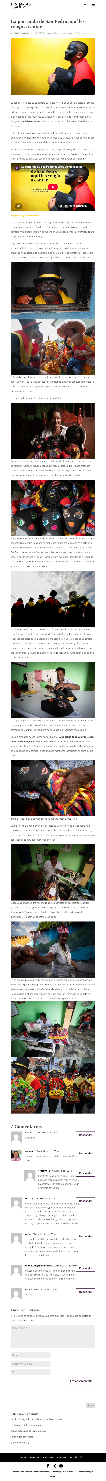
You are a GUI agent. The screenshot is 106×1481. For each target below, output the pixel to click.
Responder (85, 1135)
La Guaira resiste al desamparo (27, 1425)
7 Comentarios (81, 33)
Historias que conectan (64, 33)
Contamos (34, 1457)
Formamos (61, 1457)
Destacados (48, 33)
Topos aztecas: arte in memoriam (28, 1431)
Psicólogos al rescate (22, 1436)
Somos (24, 1457)
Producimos (48, 1457)
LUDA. (52, 1476)
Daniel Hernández (22, 33)
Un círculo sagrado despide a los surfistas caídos (37, 1419)
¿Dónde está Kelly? (20, 1442)
